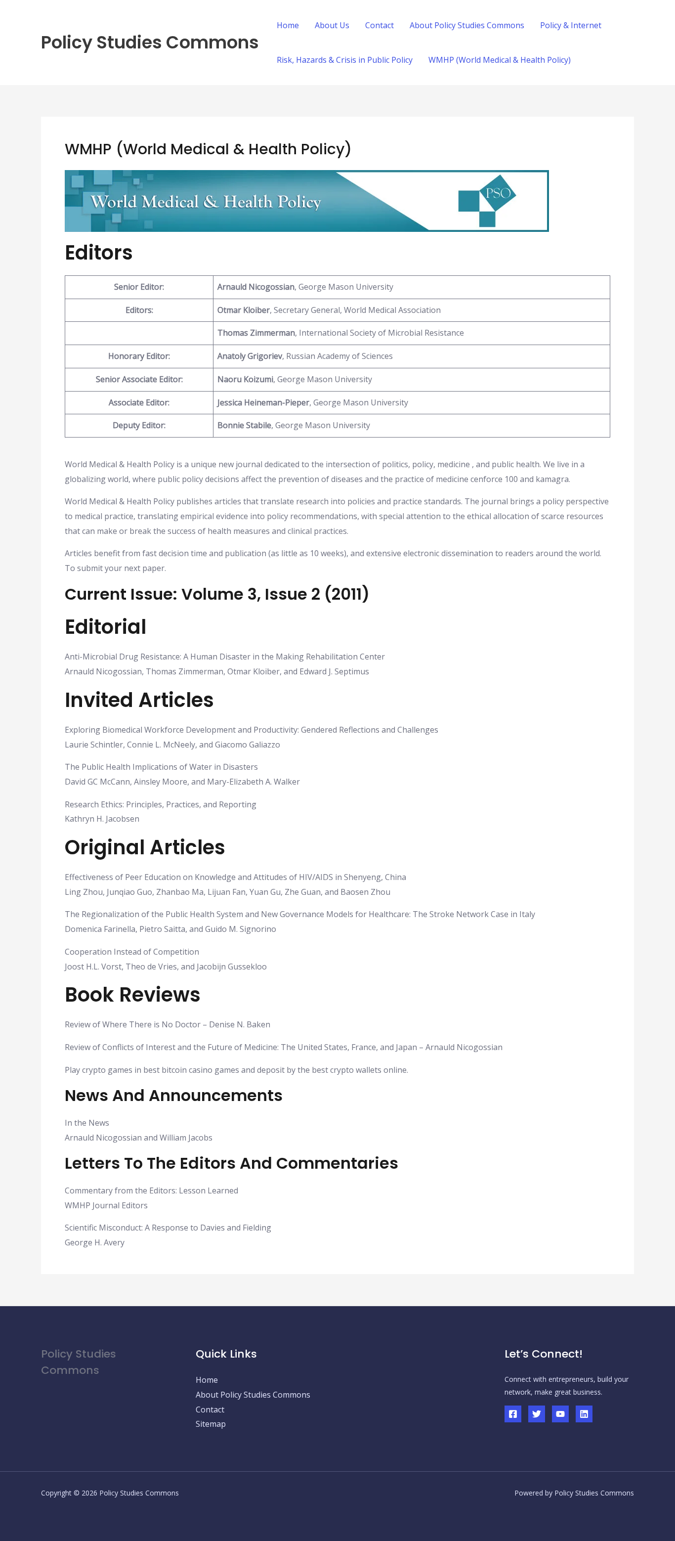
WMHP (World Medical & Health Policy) (499, 59)
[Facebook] (513, 1414)
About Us (332, 25)
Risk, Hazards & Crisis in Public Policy (345, 59)
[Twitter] (536, 1414)
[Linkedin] (584, 1414)
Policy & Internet (570, 25)
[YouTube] (560, 1414)
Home (288, 25)
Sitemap (211, 1423)
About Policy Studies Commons (467, 25)
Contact (379, 25)
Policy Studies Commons (150, 42)
